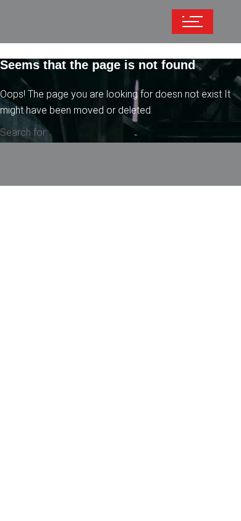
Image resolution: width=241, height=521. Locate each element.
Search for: (24, 132)
